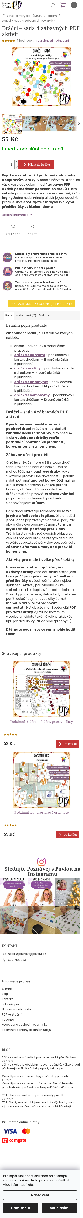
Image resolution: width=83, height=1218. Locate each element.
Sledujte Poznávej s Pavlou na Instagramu (43, 871)
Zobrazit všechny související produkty (41, 304)
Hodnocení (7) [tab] (26, 315)
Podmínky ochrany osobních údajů (26, 1030)
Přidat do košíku (39, 164)
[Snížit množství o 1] (16, 167)
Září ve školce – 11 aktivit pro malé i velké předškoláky (39, 1057)
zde (30, 1184)
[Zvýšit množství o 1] (16, 162)
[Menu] (74, 5)
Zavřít (39, 226)
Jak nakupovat (12, 1004)
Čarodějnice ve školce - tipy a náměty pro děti (35, 1076)
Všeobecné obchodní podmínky (24, 1025)
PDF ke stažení (12, 1015)
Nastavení (40, 1195)
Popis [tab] (9, 315)
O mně (7, 989)
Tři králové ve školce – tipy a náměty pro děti (33, 1095)
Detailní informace (15, 215)
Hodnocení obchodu (16, 1009)
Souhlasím (59, 1208)
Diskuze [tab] (44, 315)
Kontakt (7, 999)
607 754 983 (17, 960)
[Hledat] (53, 5)
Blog (5, 994)
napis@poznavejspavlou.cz (27, 954)
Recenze (8, 1020)
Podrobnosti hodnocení (52, 41)
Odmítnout (20, 1208)
